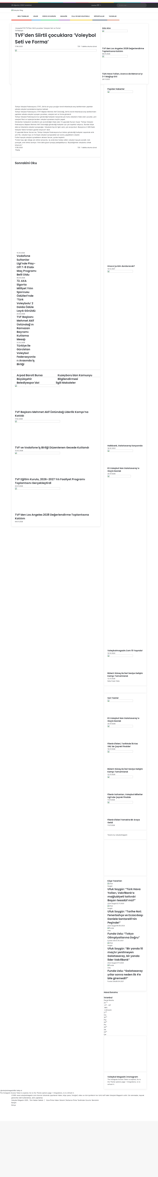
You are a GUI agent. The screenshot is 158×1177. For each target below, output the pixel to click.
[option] (26, 264)
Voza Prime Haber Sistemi (55, 1100)
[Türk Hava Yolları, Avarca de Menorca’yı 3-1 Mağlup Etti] (115, 57)
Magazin (63, 16)
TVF (24, 28)
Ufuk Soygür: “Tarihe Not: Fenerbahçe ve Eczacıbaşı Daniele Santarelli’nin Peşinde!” (125, 917)
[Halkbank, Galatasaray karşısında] (120, 272)
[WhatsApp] (1, 1117)
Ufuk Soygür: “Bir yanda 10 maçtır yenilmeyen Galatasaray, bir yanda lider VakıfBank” (125, 954)
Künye (13, 1105)
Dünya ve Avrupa (49, 16)
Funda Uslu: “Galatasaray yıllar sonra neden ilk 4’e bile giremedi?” (125, 974)
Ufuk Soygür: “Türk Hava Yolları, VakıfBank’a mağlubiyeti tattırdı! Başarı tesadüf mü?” (124, 894)
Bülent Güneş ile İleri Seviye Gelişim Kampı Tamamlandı (125, 674)
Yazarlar (112, 16)
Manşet (20, 30)
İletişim (13, 1103)
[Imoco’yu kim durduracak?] (120, 92)
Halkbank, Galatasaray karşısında (125, 445)
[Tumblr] (16, 152)
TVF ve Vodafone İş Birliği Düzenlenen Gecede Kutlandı (52, 447)
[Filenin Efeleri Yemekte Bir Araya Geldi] (120, 803)
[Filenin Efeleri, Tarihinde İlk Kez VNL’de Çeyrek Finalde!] (120, 727)
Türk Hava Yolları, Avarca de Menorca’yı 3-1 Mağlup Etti (122, 75)
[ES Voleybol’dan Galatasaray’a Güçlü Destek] (120, 451)
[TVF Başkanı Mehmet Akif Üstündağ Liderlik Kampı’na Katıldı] (37, 386)
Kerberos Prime (71, 1100)
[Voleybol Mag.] (17, 10)
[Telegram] (18, 152)
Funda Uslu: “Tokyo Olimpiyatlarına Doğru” (123, 935)
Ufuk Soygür (111, 903)
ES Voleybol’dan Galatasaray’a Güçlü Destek (123, 469)
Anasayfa (18, 28)
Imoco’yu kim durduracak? (121, 266)
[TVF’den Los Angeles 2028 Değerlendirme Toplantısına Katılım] (37, 489)
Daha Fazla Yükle (113, 681)
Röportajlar (99, 16)
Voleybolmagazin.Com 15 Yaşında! (125, 650)
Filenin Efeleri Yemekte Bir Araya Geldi (123, 821)
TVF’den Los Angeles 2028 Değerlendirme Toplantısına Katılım (123, 50)
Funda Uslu (111, 940)
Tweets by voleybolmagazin (117, 835)
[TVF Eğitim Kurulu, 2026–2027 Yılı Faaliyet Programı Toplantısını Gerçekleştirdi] (37, 454)
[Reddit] (17, 152)
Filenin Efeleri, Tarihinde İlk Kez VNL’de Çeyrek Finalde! (122, 745)
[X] (15, 152)
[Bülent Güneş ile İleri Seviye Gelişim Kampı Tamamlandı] (120, 656)
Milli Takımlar (23, 16)
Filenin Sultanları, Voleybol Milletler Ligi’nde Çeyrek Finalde (125, 796)
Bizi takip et (18, 1090)
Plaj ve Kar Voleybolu (81, 16)
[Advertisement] (125, 857)
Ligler (35, 16)
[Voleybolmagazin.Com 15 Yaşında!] (119, 477)
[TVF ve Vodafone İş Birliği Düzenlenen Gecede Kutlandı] (37, 422)
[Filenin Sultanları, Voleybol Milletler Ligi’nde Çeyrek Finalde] (120, 777)
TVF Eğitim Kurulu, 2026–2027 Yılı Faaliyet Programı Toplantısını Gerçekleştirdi (50, 481)
